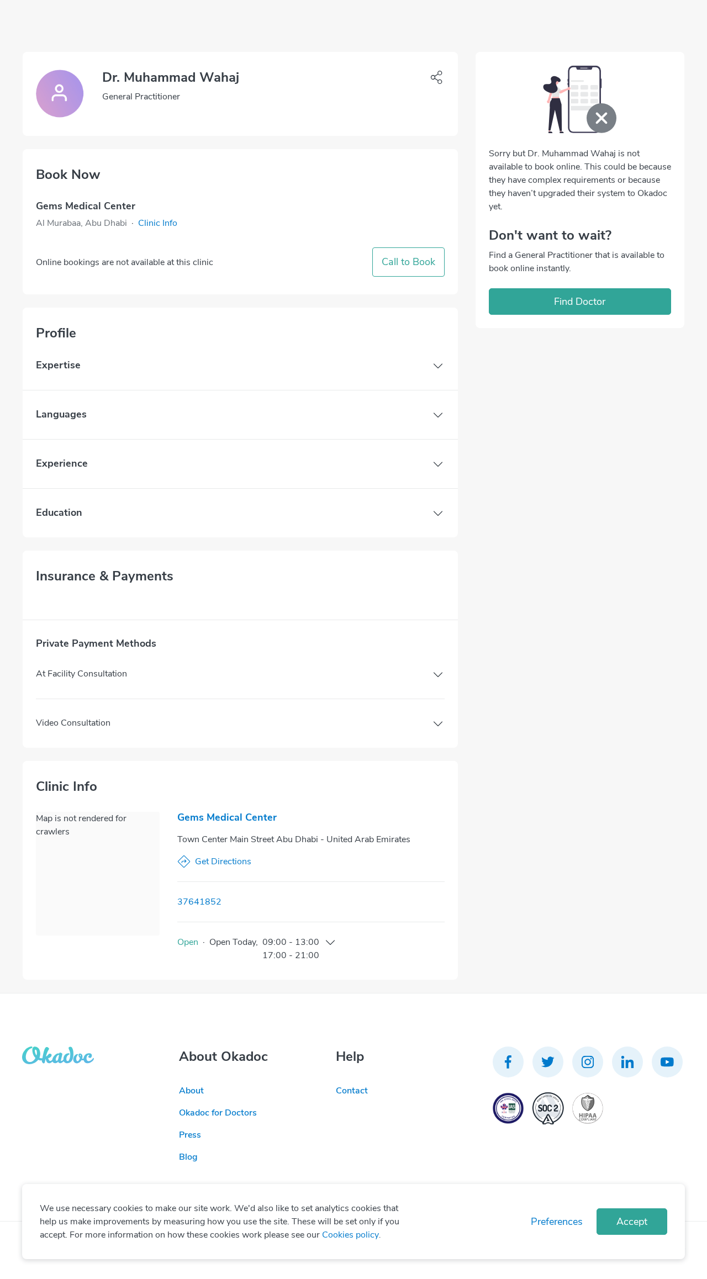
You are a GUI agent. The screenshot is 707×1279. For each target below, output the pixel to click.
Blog (188, 1157)
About (191, 1091)
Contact (352, 1091)
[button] (157, 223)
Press (190, 1135)
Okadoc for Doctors (218, 1113)
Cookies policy (350, 1235)
